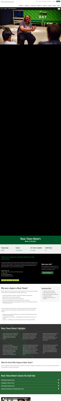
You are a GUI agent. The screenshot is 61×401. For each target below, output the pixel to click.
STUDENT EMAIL (44, 1)
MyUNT (37, 1)
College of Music (4, 270)
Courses (3, 280)
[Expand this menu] (55, 1)
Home (1, 8)
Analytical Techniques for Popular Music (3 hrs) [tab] (12, 389)
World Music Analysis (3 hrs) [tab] (8, 380)
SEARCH (59, 1)
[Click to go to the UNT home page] (7, 3)
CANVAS (40, 1)
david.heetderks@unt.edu (7, 274)
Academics (21, 5)
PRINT (59, 8)
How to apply (16, 280)
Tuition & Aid (9, 280)
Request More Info (47, 272)
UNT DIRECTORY (49, 1)
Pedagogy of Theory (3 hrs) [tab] (7, 383)
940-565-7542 (5, 273)
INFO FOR (54, 1)
